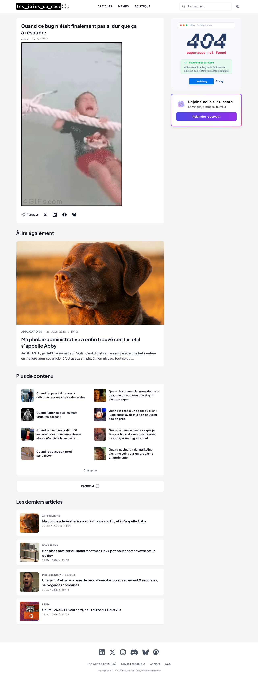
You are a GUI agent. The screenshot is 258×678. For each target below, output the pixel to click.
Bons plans (50, 545)
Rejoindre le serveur (206, 116)
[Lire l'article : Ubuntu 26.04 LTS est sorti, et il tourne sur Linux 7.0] (90, 611)
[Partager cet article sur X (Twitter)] (45, 214)
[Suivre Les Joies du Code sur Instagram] (123, 653)
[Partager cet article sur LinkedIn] (54, 214)
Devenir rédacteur (133, 663)
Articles (105, 6)
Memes (123, 6)
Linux (46, 604)
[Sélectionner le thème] (238, 6)
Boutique (142, 6)
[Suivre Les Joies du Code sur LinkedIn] (102, 653)
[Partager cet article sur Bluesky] (74, 214)
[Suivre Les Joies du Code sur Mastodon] (156, 653)
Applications (31, 331)
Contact (155, 663)
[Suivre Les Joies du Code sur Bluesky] (145, 653)
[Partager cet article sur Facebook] (64, 214)
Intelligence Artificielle (59, 574)
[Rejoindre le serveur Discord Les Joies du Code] (134, 652)
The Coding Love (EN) (101, 663)
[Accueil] (42, 6)
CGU (168, 663)
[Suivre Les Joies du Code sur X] (112, 653)
